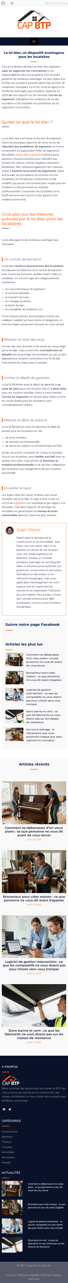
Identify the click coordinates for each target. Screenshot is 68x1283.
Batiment (7, 1136)
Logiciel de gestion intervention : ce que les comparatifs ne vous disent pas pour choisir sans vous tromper (43, 697)
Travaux (6, 1141)
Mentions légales (29, 1275)
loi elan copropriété (31, 154)
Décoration (8, 1157)
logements (20, 503)
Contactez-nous (59, 3)
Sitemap (46, 1275)
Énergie (6, 1162)
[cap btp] (34, 22)
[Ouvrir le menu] (34, 41)
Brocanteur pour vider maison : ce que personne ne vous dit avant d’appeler (44, 676)
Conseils (7, 1147)
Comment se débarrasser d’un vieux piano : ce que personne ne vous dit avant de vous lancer (34, 831)
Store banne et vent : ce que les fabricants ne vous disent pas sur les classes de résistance (34, 1034)
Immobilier (8, 1152)
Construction (10, 1131)
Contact (12, 1275)
